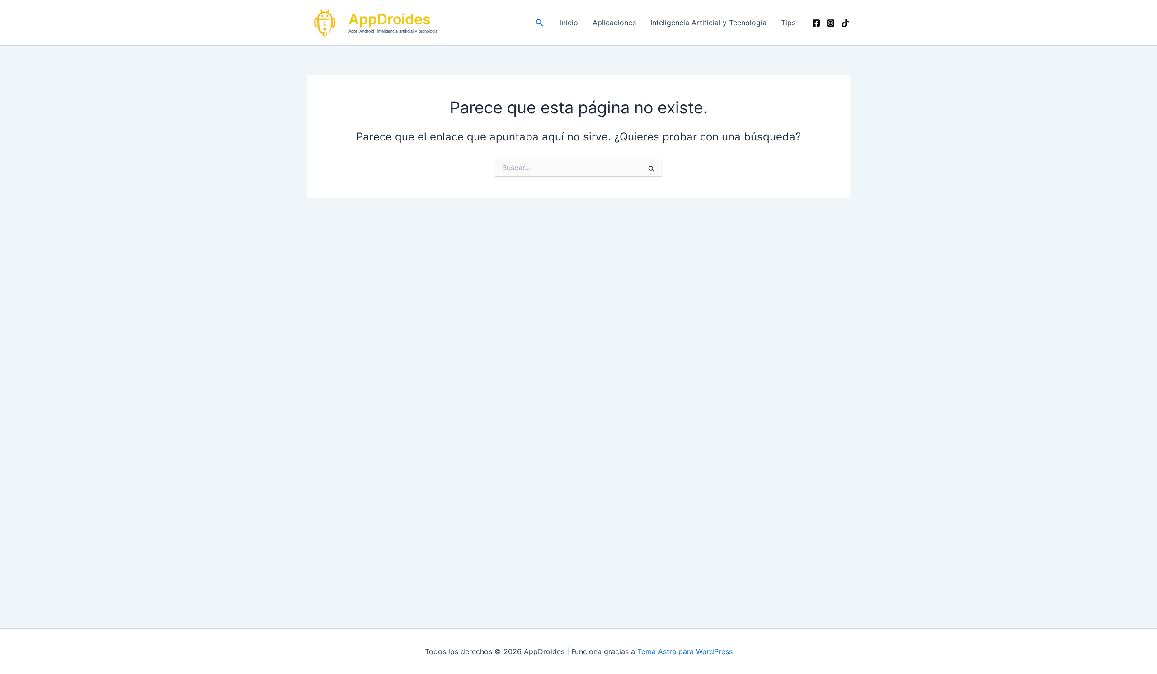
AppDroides (389, 19)
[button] (540, 22)
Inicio (569, 22)
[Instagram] (830, 23)
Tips (788, 22)
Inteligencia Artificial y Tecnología (708, 22)
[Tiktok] (845, 23)
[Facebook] (816, 23)
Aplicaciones (614, 22)
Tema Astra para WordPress (685, 651)
